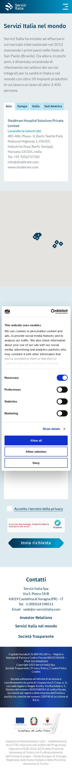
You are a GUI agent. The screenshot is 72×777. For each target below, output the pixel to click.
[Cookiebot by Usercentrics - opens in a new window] (51, 311)
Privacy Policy (39, 668)
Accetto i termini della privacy (38, 508)
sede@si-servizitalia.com (41, 609)
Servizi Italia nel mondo (36, 626)
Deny (36, 462)
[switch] (62, 389)
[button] (61, 244)
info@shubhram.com (23, 162)
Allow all (36, 440)
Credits (36, 671)
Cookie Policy (58, 668)
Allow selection (36, 451)
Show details (51, 428)
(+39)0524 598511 (39, 604)
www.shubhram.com (23, 167)
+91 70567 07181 (27, 157)
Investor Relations (36, 618)
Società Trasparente (36, 636)
